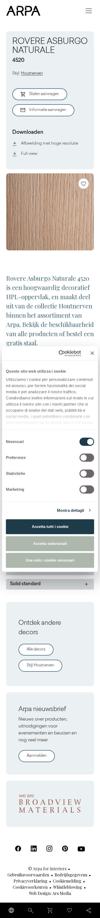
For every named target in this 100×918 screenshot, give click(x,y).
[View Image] (50, 211)
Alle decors (36, 649)
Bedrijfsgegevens (71, 874)
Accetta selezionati (50, 543)
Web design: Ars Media (50, 893)
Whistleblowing (67, 887)
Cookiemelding (67, 881)
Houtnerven (32, 73)
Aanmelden (37, 756)
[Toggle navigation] (89, 11)
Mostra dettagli (70, 510)
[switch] (86, 457)
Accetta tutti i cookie (50, 526)
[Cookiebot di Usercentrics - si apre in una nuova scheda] (60, 353)
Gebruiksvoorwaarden (28, 874)
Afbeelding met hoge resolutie (49, 143)
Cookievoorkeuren (30, 887)
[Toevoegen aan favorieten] (83, 183)
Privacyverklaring (30, 881)
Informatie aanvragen (47, 110)
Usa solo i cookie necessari (50, 560)
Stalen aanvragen (44, 94)
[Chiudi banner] (92, 353)
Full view (29, 154)
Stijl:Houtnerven (40, 665)
